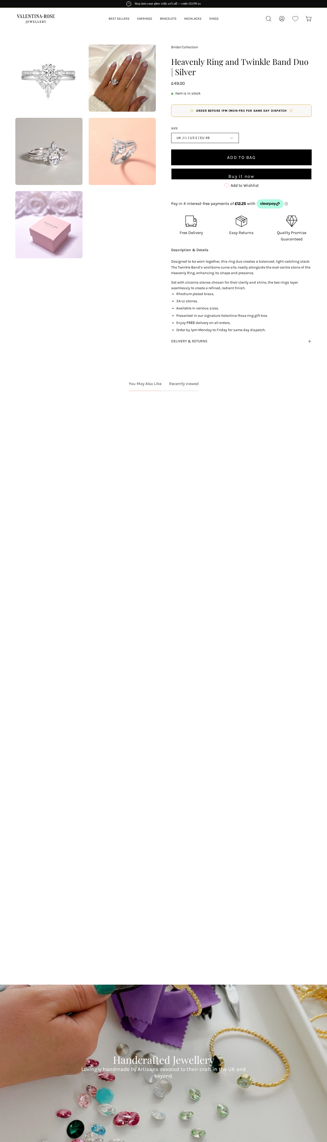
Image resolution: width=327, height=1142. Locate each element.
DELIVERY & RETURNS (189, 341)
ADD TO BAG (241, 157)
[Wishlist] (295, 18)
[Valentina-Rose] (35, 18)
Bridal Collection (184, 47)
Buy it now (241, 176)
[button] (168, 18)
